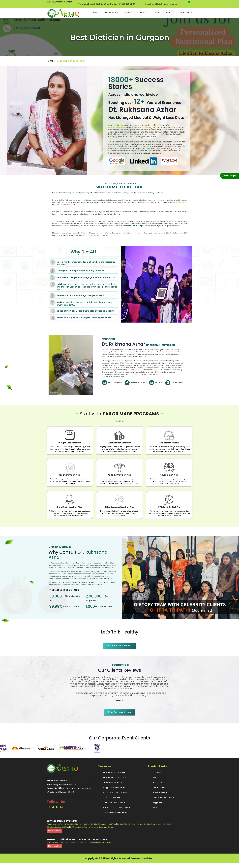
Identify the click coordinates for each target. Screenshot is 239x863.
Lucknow (91, 842)
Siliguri (55, 842)
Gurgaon (63, 842)
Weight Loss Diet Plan (69, 442)
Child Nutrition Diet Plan (70, 507)
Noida (49, 842)
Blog (157, 13)
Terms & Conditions (163, 797)
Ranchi (83, 842)
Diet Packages (111, 13)
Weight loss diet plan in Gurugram (102, 827)
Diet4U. (149, 858)
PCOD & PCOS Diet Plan (119, 474)
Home (95, 13)
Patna (76, 842)
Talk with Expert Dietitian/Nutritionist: (106, 4)
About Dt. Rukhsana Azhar (113, 376)
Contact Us (186, 13)
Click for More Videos (119, 645)
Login (155, 807)
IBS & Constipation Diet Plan (119, 507)
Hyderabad (101, 842)
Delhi (71, 842)
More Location (54, 830)
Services (128, 13)
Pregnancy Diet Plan (69, 474)
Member (143, 13)
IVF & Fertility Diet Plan (169, 507)
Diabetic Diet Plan (169, 442)
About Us (170, 13)
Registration (159, 802)
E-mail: (162, 4)
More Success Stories (119, 712)
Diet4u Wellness (116, 127)
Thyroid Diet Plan (169, 474)
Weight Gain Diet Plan (119, 442)
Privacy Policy (159, 792)
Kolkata (110, 842)
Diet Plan (157, 772)
